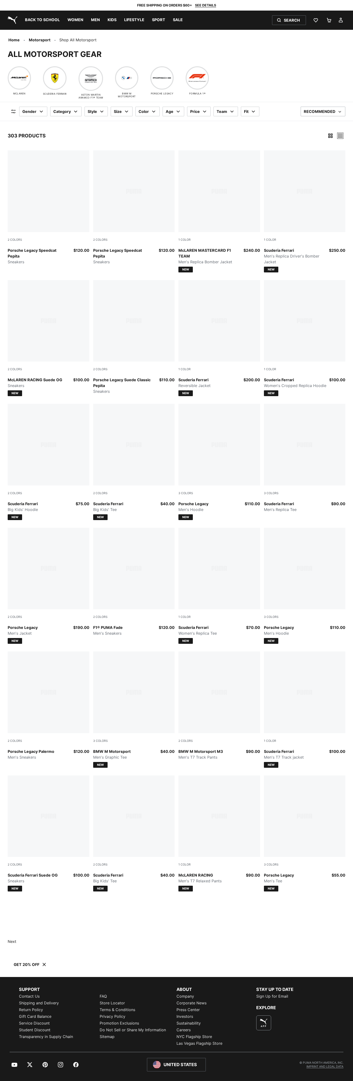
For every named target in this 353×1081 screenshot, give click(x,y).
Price (195, 111)
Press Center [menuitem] (188, 1009)
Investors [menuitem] (184, 1016)
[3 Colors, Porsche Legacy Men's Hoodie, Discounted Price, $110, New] (219, 462)
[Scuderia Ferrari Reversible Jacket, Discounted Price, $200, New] (219, 338)
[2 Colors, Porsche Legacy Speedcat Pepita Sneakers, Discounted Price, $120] (48, 207)
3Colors (185, 493)
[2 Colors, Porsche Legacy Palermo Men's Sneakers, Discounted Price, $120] (48, 705)
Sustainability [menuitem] (188, 1023)
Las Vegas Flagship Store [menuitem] (199, 1043)
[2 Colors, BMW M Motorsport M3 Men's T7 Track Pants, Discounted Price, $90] (219, 705)
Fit (246, 111)
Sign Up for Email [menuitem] (272, 996)
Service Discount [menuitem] (34, 1023)
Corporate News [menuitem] (191, 1003)
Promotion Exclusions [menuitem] (119, 1023)
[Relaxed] (340, 136)
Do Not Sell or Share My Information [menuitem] (133, 1029)
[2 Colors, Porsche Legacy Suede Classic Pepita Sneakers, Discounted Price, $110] (134, 337)
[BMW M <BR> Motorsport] (126, 78)
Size (118, 111)
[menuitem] (42, 20)
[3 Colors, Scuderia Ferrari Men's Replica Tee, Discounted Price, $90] (305, 458)
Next (12, 941)
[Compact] (330, 136)
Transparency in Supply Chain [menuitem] (46, 1036)
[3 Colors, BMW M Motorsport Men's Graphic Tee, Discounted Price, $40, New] (134, 709)
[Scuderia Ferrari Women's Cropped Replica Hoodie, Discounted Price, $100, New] (305, 338)
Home (14, 39)
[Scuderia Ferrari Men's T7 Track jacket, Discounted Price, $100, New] (305, 709)
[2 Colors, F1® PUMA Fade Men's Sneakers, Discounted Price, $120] (134, 582)
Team (222, 111)
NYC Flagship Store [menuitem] (194, 1036)
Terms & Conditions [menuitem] (117, 1009)
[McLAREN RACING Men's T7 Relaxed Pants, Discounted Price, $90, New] (219, 833)
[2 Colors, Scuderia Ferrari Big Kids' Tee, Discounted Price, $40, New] (134, 462)
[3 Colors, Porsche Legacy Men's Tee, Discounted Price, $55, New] (305, 833)
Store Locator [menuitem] (112, 1003)
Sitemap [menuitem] (107, 1036)
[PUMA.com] (11, 20)
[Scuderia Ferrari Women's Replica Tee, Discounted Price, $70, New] (219, 586)
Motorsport (39, 39)
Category (62, 111)
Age (169, 111)
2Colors (15, 239)
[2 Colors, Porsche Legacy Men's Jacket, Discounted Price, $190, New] (48, 586)
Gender (29, 111)
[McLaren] (19, 78)
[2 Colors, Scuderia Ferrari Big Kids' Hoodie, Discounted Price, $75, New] (48, 462)
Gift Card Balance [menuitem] (35, 1016)
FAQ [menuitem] (103, 996)
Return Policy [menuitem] (31, 1009)
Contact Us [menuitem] (29, 996)
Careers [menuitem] (183, 1029)
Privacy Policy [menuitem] (112, 1016)
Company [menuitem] (185, 996)
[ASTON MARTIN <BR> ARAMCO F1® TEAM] (91, 78)
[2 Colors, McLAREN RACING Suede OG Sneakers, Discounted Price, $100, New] (48, 338)
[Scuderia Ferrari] (55, 78)
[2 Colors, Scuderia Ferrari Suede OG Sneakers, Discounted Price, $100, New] (48, 833)
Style (92, 111)
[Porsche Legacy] (162, 78)
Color (144, 111)
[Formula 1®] (197, 78)
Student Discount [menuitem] (34, 1029)
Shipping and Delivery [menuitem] (39, 1003)
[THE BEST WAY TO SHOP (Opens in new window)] (263, 1022)
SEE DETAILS (205, 5)
